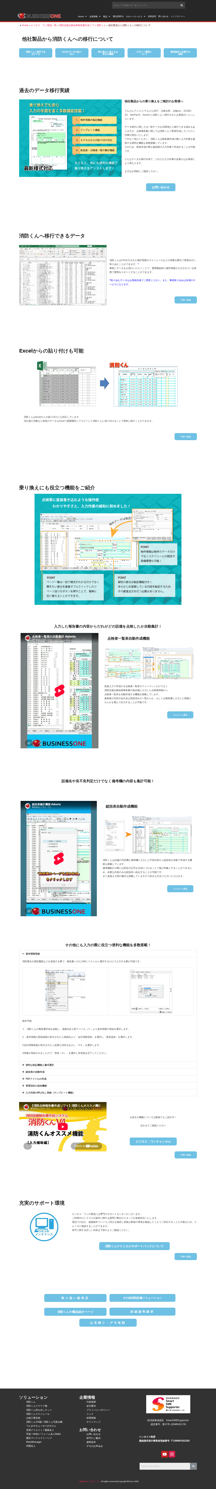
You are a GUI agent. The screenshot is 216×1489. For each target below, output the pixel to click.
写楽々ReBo (32, 1434)
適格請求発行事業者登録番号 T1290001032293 (164, 1440)
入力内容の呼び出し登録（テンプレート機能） (50, 1092)
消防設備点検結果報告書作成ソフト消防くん (82, 25)
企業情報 (93, 16)
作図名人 (31, 1445)
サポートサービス (134, 16)
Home (81, 16)
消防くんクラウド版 (36, 1405)
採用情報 (91, 1417)
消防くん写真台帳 (53, 1421)
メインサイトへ (178, 16)
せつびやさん (49, 1425)
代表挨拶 (91, 1401)
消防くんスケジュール (38, 1413)
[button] (108, 953)
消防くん (31, 1401)
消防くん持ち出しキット (39, 1410)
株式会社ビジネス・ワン (90, 1481)
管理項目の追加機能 (36, 1085)
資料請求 (152, 16)
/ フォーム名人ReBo (50, 1434)
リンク (89, 1413)
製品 (105, 16)
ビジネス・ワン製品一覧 (44, 25)
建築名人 (50, 1430)
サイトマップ (93, 1421)
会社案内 (91, 1405)
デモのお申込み (94, 1446)
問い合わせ (163, 16)
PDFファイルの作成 (36, 1078)
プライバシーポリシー (98, 1410)
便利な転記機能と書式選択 (40, 1065)
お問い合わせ (93, 1434)
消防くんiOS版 (34, 1421)
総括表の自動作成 (35, 1071)
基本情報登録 (33, 953)
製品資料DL (118, 16)
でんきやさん (33, 1425)
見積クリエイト (34, 1430)
